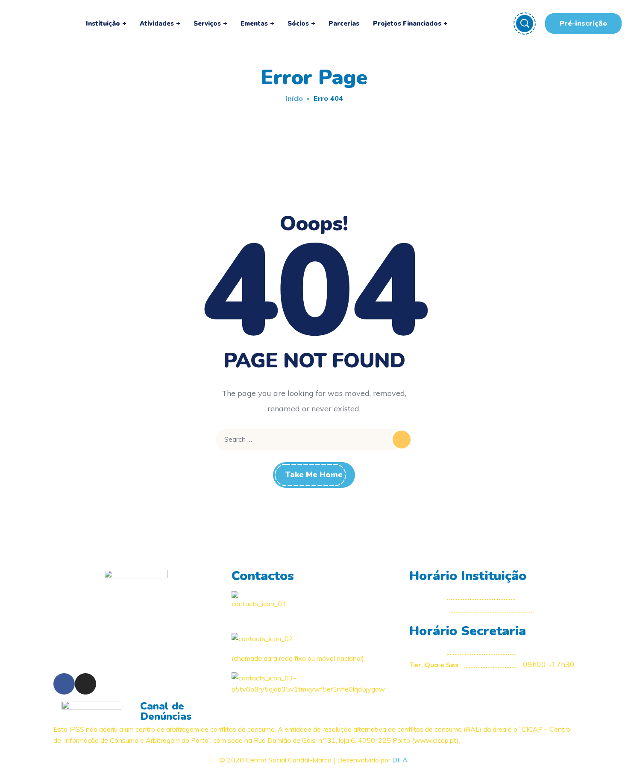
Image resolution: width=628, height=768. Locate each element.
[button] (583, 23)
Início (294, 98)
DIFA (400, 760)
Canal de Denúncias (166, 711)
